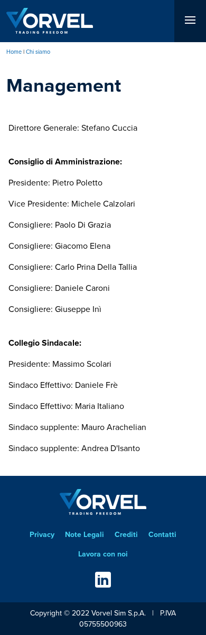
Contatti (162, 534)
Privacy (42, 534)
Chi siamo (38, 51)
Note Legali (84, 534)
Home (14, 51)
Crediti (126, 534)
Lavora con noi (103, 554)
